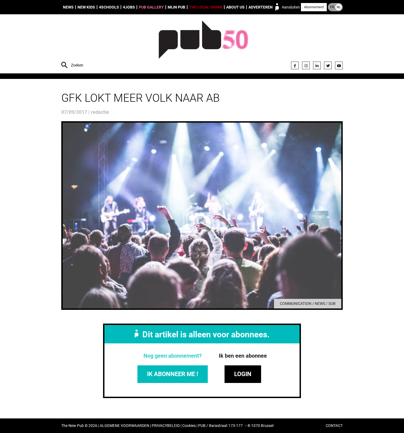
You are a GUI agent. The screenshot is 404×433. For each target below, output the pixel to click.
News (68, 7)
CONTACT (334, 426)
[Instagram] (306, 65)
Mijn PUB (176, 7)
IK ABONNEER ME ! (172, 374)
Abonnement (314, 7)
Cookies (189, 426)
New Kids (86, 7)
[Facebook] (295, 65)
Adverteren (260, 7)
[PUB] (203, 44)
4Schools (109, 7)
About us (235, 7)
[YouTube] (339, 65)
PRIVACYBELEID (166, 426)
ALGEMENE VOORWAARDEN (124, 426)
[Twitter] (328, 65)
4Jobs (129, 7)
